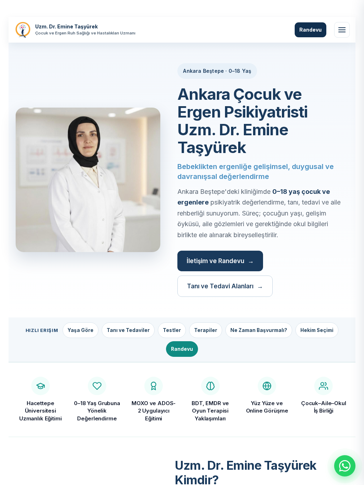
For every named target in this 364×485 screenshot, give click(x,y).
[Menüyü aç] (342, 30)
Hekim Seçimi (316, 330)
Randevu (310, 30)
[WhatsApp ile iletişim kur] (344, 465)
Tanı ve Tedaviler (128, 330)
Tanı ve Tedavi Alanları (220, 286)
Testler (172, 330)
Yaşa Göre (80, 330)
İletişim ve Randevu (215, 261)
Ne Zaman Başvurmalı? (258, 330)
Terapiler (205, 330)
